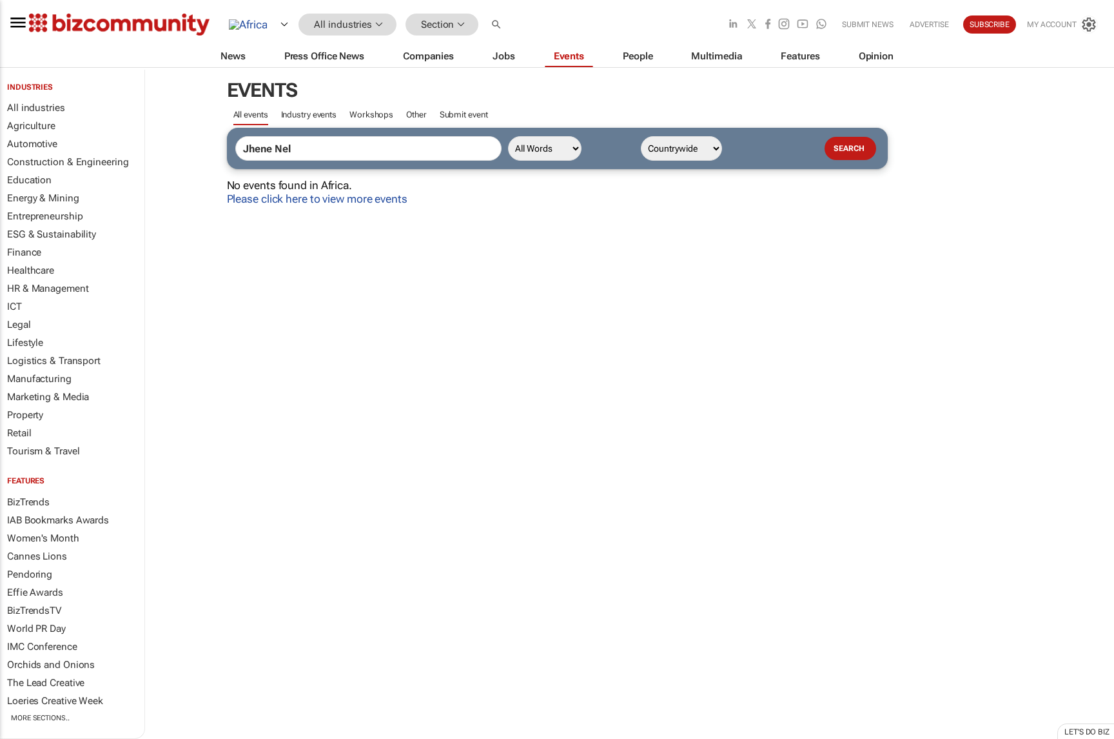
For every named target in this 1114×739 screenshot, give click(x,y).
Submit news (868, 24)
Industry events (309, 114)
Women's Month (43, 538)
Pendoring (29, 574)
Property (25, 415)
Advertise (929, 24)
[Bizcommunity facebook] (768, 25)
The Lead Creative (45, 683)
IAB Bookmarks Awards (58, 520)
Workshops (371, 114)
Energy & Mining (43, 198)
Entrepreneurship (45, 216)
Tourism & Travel (43, 451)
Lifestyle (25, 343)
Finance (24, 252)
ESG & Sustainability (51, 234)
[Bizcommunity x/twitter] (751, 25)
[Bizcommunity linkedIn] (733, 25)
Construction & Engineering (67, 162)
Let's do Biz (1086, 731)
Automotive (32, 144)
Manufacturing (39, 379)
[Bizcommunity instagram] (784, 25)
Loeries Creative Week (55, 701)
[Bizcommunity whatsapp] (821, 25)
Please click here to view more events (317, 198)
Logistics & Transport (54, 361)
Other (416, 114)
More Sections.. (40, 718)
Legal (19, 324)
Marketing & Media (48, 397)
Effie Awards (35, 592)
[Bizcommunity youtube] (802, 25)
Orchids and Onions (51, 665)
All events (250, 114)
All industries (36, 108)
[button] (497, 25)
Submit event (464, 114)
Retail (19, 433)
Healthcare (30, 270)
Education (29, 180)
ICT (14, 306)
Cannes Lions (37, 556)
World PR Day (36, 628)
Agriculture (31, 126)
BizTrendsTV (34, 610)
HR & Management (48, 288)
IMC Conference (42, 647)
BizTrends (28, 502)
